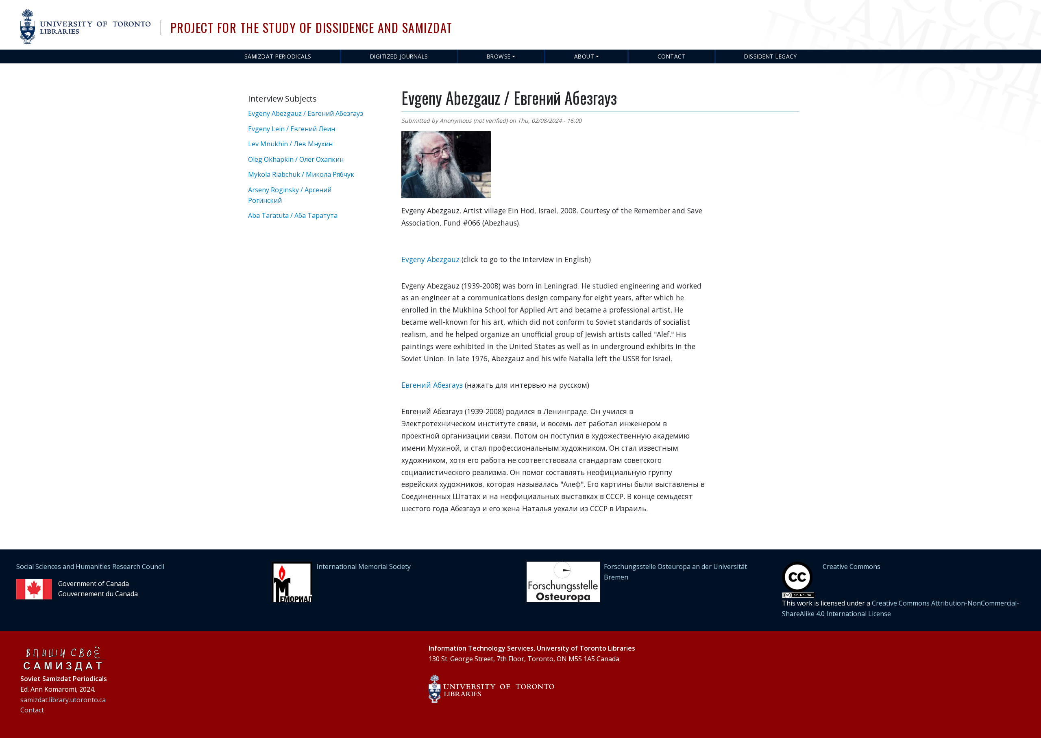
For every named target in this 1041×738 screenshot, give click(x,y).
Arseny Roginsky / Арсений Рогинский (289, 195)
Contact (672, 56)
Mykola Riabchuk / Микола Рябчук (301, 174)
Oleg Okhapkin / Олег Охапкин (296, 159)
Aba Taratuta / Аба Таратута (293, 215)
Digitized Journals (399, 56)
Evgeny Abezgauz (430, 259)
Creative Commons (851, 566)
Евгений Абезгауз (432, 385)
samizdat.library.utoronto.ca (63, 699)
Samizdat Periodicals (277, 56)
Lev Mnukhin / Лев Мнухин (290, 143)
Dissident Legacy (770, 56)
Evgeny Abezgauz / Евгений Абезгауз (305, 113)
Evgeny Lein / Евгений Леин (291, 128)
